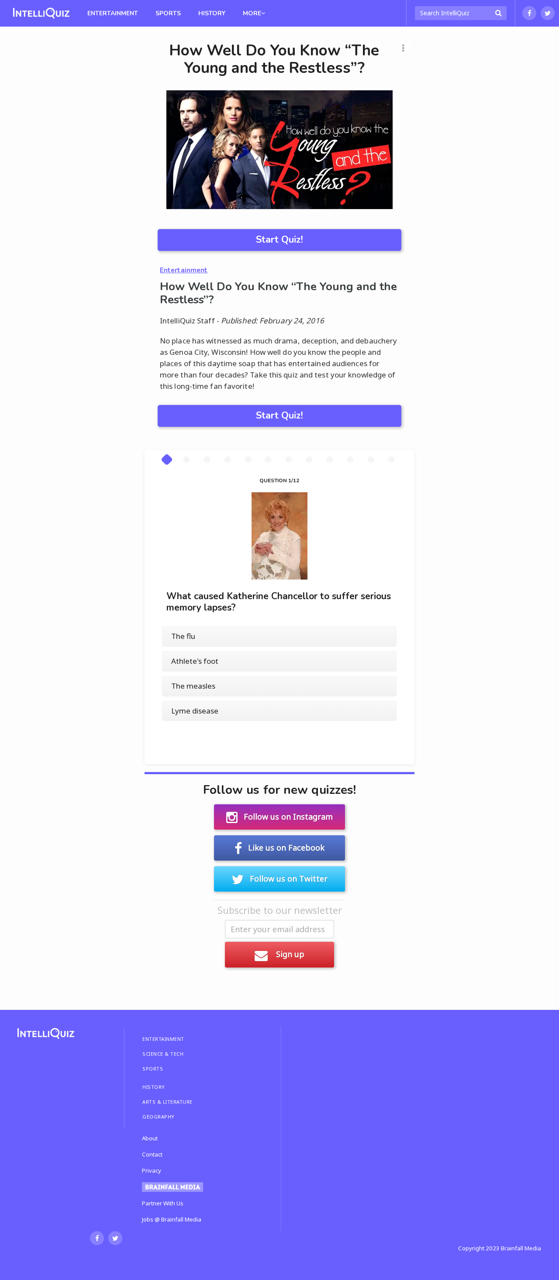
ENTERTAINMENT (163, 1039)
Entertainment (112, 13)
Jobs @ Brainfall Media (171, 1219)
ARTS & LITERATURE (167, 1101)
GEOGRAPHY (158, 1116)
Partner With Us (162, 1203)
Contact (152, 1154)
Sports (168, 13)
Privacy (151, 1170)
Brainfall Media (521, 1248)
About (150, 1138)
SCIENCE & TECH (162, 1053)
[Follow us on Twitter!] (548, 13)
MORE (252, 13)
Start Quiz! (279, 239)
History (211, 13)
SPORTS (152, 1068)
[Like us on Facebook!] (529, 13)
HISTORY (153, 1087)
